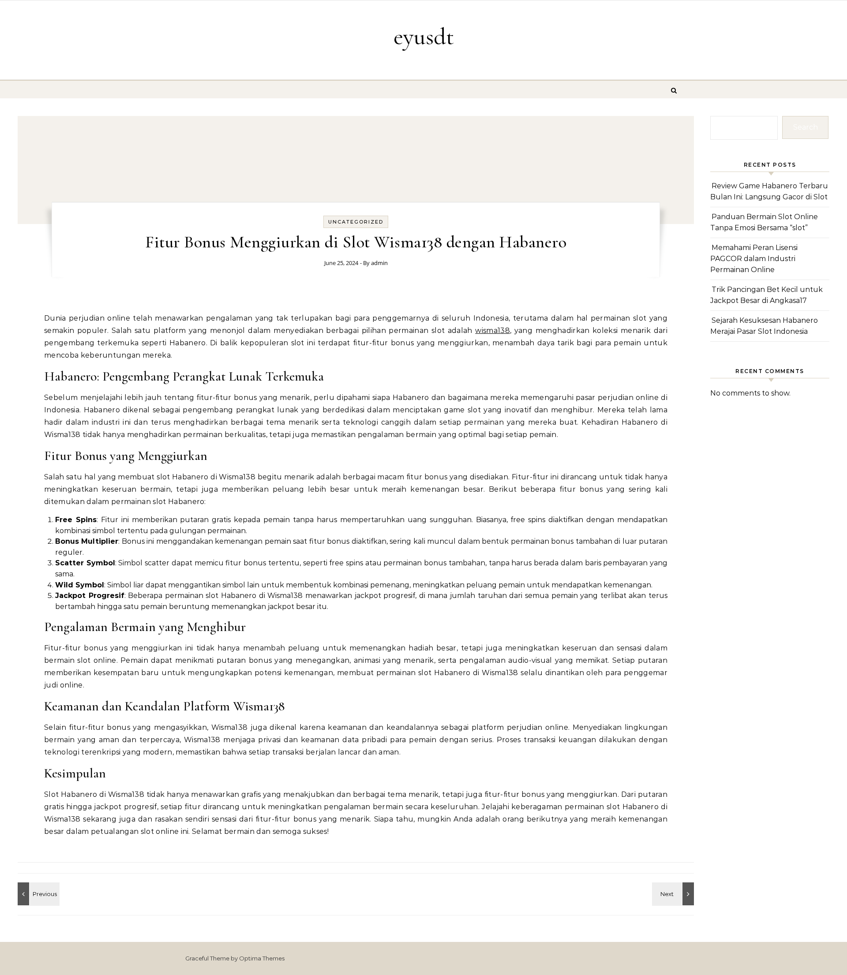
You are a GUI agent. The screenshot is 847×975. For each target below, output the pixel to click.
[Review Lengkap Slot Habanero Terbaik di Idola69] (37, 893)
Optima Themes (262, 958)
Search (805, 127)
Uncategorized (355, 222)
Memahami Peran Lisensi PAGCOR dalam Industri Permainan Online (754, 258)
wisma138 (492, 330)
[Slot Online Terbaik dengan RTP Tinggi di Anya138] (674, 893)
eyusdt (424, 36)
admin (379, 263)
